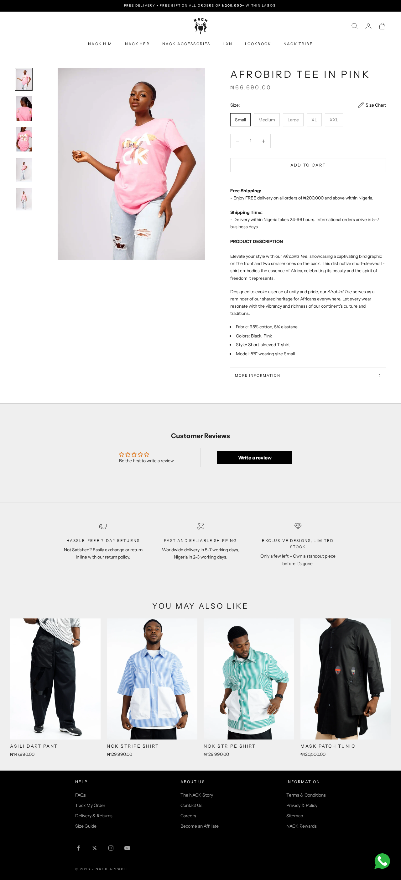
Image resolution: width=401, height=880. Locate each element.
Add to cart (308, 164)
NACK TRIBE (298, 43)
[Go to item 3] (24, 139)
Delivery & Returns (93, 816)
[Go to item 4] (24, 170)
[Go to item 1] (24, 79)
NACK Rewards (301, 826)
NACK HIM (100, 43)
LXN (227, 43)
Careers (188, 816)
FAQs (80, 795)
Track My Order (90, 805)
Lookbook (258, 43)
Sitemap (294, 816)
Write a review (255, 457)
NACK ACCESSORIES (186, 43)
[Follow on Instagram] (111, 848)
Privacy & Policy (301, 805)
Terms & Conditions (306, 795)
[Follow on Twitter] (94, 848)
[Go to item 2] (24, 108)
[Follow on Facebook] (78, 848)
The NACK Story (196, 795)
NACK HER (137, 43)
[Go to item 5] (24, 199)
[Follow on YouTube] (127, 848)
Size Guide (85, 826)
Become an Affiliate (199, 826)
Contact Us (191, 805)
